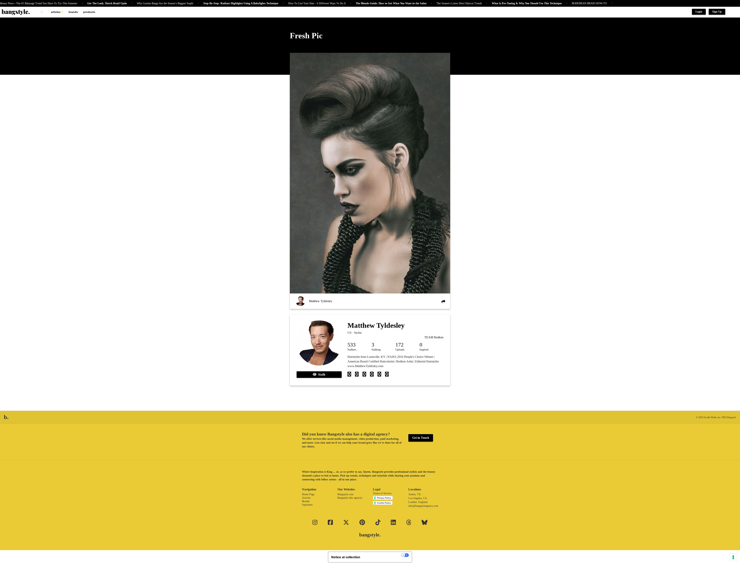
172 (399, 345)
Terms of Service (382, 493)
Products (89, 11)
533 (351, 345)
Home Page (308, 494)
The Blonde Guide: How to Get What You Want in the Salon (365, 3)
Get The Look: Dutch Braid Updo (81, 3)
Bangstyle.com (345, 494)
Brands (73, 11)
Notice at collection (345, 557)
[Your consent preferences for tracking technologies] (733, 557)
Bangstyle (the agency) (349, 497)
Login (698, 11)
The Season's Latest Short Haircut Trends (433, 3)
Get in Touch (420, 437)
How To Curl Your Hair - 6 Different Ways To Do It (291, 3)
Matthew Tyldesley (320, 301)
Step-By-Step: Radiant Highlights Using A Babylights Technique (214, 3)
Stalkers (351, 349)
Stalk (320, 374)
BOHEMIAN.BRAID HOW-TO (563, 3)
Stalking (376, 349)
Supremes (307, 504)
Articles (56, 11)
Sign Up (717, 11)
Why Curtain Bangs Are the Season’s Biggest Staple (139, 3)
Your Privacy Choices (383, 555)
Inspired (424, 349)
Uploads (399, 349)
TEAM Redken (433, 337)
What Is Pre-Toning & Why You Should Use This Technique (501, 3)
